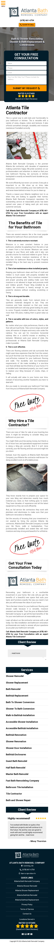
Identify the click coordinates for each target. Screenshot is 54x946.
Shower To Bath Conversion (20, 708)
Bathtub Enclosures (16, 754)
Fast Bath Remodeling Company (22, 780)
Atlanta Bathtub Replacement (27, 900)
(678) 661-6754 (27, 20)
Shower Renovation (16, 741)
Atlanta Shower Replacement (27, 890)
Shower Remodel (15, 676)
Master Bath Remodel (17, 774)
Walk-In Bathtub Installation (20, 715)
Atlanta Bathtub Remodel (27, 895)
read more (16, 653)
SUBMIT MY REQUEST (25, 88)
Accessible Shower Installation (22, 722)
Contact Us (27, 914)
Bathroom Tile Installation (19, 787)
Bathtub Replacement (17, 695)
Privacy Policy (27, 905)
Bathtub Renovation (16, 735)
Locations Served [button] (26, 919)
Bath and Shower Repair (18, 800)
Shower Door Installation (19, 748)
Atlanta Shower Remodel (27, 886)
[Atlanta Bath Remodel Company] (27, 855)
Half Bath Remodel (15, 767)
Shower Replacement (17, 682)
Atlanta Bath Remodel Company (27, 881)
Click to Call (28, 25)
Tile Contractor (14, 793)
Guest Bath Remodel (16, 761)
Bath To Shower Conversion (20, 702)
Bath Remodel (13, 689)
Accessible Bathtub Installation (22, 728)
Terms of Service (27, 909)
